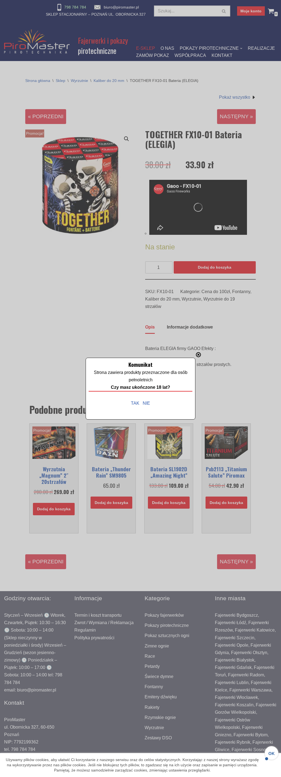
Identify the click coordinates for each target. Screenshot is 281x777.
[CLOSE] (198, 354)
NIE (146, 403)
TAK (135, 403)
